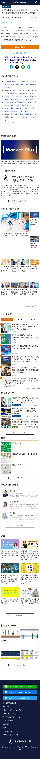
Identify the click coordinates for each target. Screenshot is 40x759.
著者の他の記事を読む (20, 201)
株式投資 (4, 22)
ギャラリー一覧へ (20, 665)
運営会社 (6, 706)
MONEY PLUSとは (9, 703)
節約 (12, 22)
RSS (4, 728)
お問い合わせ (8, 721)
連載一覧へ (20, 615)
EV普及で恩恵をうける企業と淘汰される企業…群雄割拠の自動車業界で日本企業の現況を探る (20, 84)
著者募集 (6, 724)
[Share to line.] (23, 67)
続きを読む (20, 47)
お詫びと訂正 (8, 731)
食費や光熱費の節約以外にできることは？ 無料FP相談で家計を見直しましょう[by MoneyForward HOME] (21, 60)
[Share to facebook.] (11, 67)
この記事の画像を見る (19, 53)
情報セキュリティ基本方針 (12, 710)
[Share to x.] (17, 67)
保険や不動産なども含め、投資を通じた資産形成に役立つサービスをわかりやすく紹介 (20, 117)
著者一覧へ (20, 526)
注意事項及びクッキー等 (11, 717)
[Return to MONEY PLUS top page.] (20, 2)
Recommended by (29, 306)
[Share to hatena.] (28, 67)
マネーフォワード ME (10, 735)
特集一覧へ (20, 478)
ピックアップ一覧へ (20, 433)
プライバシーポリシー (11, 713)
